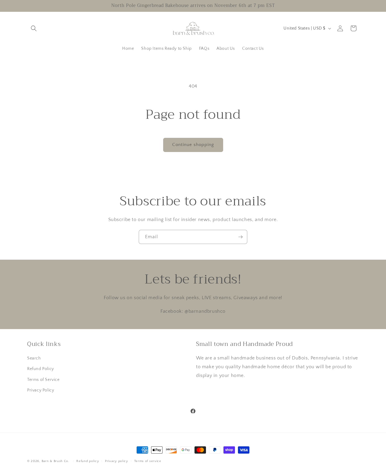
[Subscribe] (240, 237)
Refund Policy (40, 368)
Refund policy (87, 461)
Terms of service (147, 461)
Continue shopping (193, 144)
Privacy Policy (40, 390)
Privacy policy (116, 461)
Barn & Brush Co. (55, 461)
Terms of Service (43, 379)
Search (34, 358)
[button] (33, 28)
